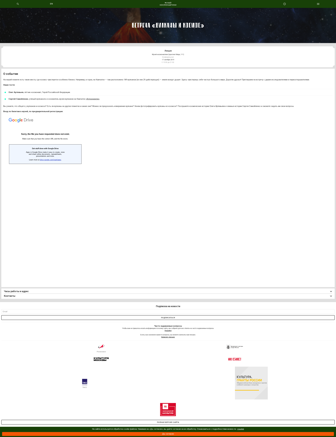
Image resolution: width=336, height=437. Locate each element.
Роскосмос (101, 352)
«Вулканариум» (92, 99)
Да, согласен (168, 434)
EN (51, 4)
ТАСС (84, 387)
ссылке (240, 429)
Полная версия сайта (168, 422)
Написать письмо (168, 337)
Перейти (168, 331)
